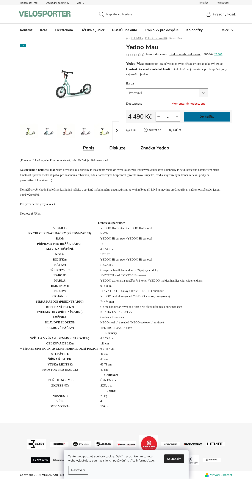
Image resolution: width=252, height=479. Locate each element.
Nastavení (78, 470)
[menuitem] (26, 30)
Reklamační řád (28, 3)
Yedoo (218, 54)
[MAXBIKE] (193, 444)
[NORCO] (170, 444)
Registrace (222, 2)
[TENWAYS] (40, 460)
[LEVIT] (215, 444)
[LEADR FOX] (62, 460)
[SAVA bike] (104, 444)
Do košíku (207, 117)
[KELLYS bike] (148, 444)
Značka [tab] (154, 148)
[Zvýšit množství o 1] (177, 116)
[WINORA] (212, 460)
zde (151, 461)
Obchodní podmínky (57, 3)
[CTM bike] (81, 444)
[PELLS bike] (59, 444)
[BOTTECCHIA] (126, 444)
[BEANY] (36, 444)
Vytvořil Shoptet (221, 475)
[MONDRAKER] (189, 460)
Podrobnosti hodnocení (185, 54)
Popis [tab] (88, 148)
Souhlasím (174, 459)
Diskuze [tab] (117, 148)
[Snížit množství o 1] (158, 116)
